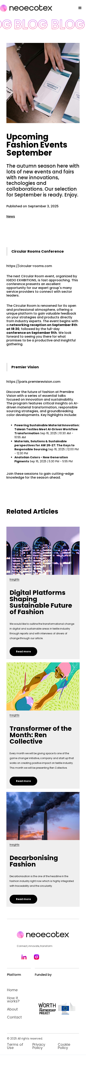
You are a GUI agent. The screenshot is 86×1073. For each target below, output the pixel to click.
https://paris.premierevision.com (33, 381)
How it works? (13, 999)
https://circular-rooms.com (29, 266)
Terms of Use (15, 1046)
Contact (14, 1017)
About (12, 1009)
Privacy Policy (38, 1046)
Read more (23, 651)
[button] (80, 8)
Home (12, 990)
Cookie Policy (64, 1046)
